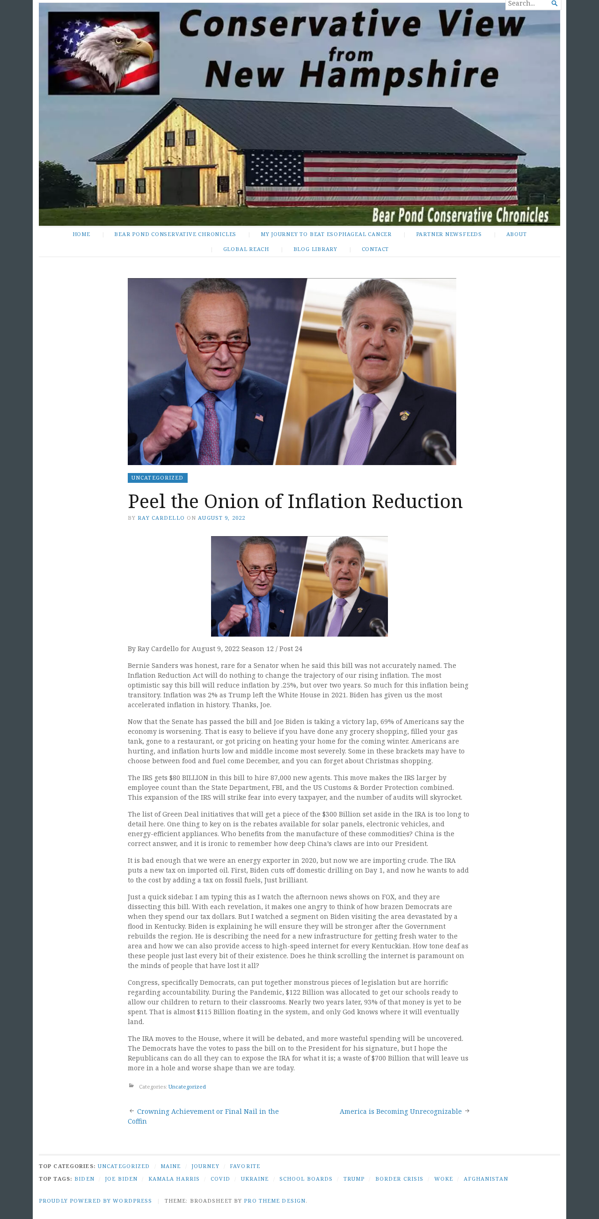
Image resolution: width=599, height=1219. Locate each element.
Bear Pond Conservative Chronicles (175, 233)
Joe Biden (121, 1178)
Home (81, 233)
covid (221, 1178)
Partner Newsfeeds (449, 233)
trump (354, 1178)
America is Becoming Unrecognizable (401, 1111)
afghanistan (486, 1178)
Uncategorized (157, 477)
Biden (84, 1178)
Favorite (245, 1165)
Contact (375, 248)
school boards (306, 1178)
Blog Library (315, 248)
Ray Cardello (161, 517)
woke (443, 1178)
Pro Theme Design (275, 1200)
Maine (171, 1165)
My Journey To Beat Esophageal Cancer (326, 233)
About (516, 233)
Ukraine (255, 1178)
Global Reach (246, 248)
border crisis (399, 1178)
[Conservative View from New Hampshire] (299, 114)
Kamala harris (174, 1178)
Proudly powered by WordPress (95, 1200)
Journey (205, 1165)
